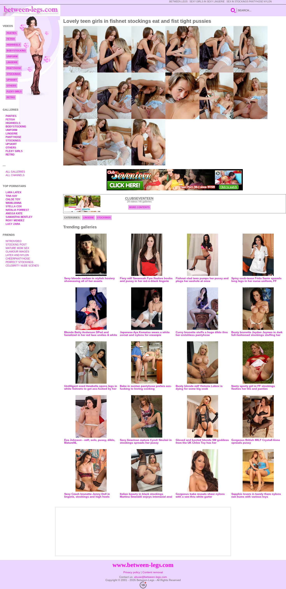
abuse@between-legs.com (150, 576)
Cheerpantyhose (18, 258)
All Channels (15, 175)
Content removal (152, 572)
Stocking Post (16, 244)
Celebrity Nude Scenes (22, 265)
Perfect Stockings (19, 262)
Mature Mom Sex (17, 248)
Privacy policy (131, 572)
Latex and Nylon (17, 255)
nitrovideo (13, 241)
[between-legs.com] (31, 10)
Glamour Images (17, 251)
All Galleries (15, 171)
